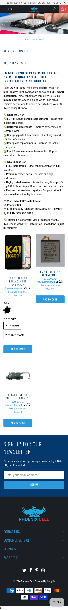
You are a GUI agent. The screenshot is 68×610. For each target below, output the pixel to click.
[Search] (54, 9)
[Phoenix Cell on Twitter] (24, 570)
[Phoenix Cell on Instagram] (43, 570)
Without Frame (14, 335)
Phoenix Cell (27, 581)
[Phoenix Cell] (34, 9)
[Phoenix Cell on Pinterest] (37, 570)
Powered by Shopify (45, 581)
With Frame (12, 325)
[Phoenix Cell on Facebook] (30, 570)
